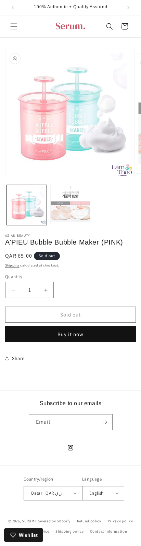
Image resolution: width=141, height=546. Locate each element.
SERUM (28, 520)
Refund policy (89, 521)
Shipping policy (69, 531)
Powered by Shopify (52, 520)
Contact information (108, 531)
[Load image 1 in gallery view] (27, 205)
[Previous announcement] (12, 7)
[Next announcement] (128, 7)
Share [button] (18, 358)
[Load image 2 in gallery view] (70, 205)
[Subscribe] (104, 422)
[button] (13, 26)
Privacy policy (120, 521)
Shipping (12, 265)
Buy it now (70, 334)
